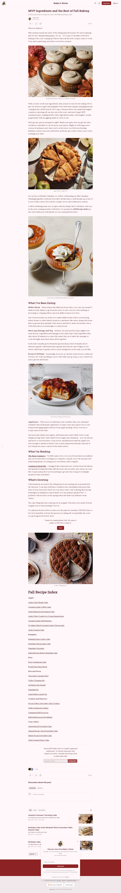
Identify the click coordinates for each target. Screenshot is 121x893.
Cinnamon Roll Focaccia (38, 712)
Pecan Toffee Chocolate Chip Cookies (44, 703)
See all (32, 854)
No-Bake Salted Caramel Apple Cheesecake (46, 625)
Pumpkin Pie (33, 689)
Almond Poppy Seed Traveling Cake (43, 731)
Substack (51, 889)
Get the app (69, 885)
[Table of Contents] (2, 446)
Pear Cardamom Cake (37, 662)
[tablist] (36, 788)
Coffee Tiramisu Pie (36, 680)
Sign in (115, 3)
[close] (77, 841)
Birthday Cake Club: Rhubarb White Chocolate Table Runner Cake (50, 828)
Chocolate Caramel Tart (38, 676)
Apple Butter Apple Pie (37, 694)
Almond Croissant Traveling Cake (42, 815)
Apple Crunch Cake (36, 630)
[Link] (25, 303)
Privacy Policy (73, 872)
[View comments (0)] (36, 23)
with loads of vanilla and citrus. (37, 832)
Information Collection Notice (60, 872)
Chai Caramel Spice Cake (38, 740)
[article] (60, 818)
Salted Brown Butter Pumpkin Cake (43, 653)
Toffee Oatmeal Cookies (38, 708)
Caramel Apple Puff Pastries (40, 621)
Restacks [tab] (40, 788)
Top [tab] (30, 810)
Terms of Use (69, 870)
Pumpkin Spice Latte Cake (39, 639)
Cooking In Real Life (37, 466)
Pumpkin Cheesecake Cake (39, 644)
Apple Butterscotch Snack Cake (41, 611)
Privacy (59, 880)
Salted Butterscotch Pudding (40, 717)
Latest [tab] (35, 810)
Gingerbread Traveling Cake (40, 726)
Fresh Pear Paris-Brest (37, 667)
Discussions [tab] (42, 810)
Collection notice (71, 880)
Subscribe (106, 3)
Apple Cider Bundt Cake (38, 602)
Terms (63, 880)
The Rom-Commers (36, 456)
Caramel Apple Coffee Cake (39, 607)
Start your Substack (56, 885)
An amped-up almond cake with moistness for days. (44, 817)
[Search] (95, 3)
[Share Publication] (99, 3)
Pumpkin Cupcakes (36, 648)
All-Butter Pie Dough (37, 685)
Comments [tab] (32, 788)
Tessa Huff (36, 17)
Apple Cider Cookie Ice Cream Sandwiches (46, 616)
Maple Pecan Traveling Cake (40, 735)
